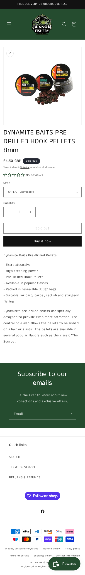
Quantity (9, 203)
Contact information (68, 556)
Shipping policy (43, 556)
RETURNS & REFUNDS (24, 477)
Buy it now (42, 241)
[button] (9, 24)
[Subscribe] (71, 414)
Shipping (24, 167)
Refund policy (51, 549)
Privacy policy (72, 549)
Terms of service (19, 556)
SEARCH (14, 457)
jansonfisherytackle (26, 549)
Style (6, 183)
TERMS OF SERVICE (22, 467)
